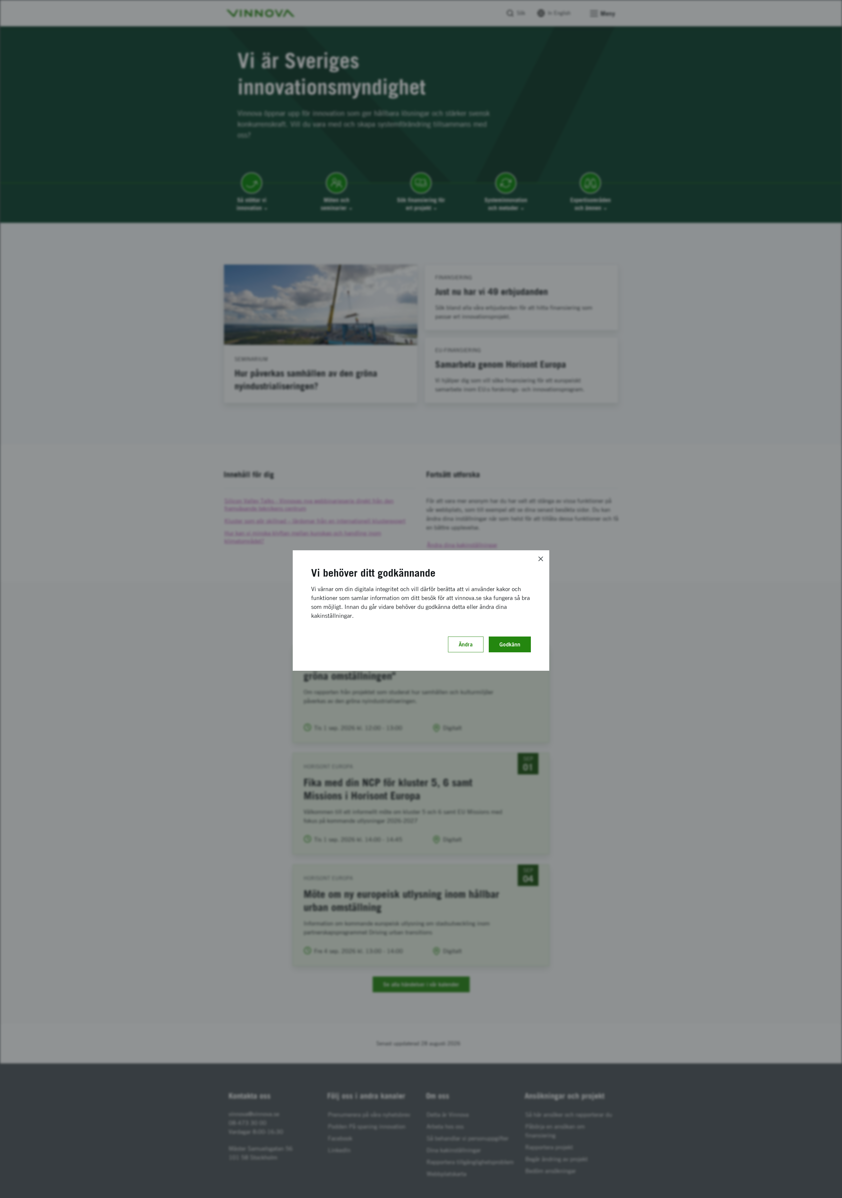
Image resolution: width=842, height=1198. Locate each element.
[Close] (540, 559)
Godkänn (509, 644)
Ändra (466, 644)
